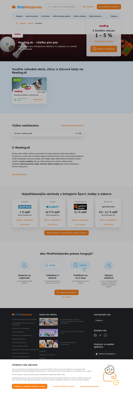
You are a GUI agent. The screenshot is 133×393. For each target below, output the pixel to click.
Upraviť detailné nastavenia (89, 386)
